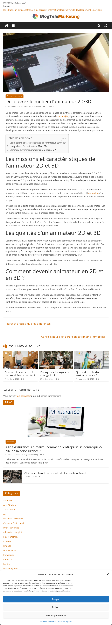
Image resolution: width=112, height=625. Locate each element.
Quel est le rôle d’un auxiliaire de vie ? (88, 373)
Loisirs (6, 564)
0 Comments (51, 106)
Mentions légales (65, 621)
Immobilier (8, 555)
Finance (7, 545)
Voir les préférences (56, 615)
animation (93, 193)
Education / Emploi (14, 96)
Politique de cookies (48, 621)
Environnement (10, 536)
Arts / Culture (9, 505)
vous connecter (23, 395)
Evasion (7, 541)
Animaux (10, 441)
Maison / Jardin (10, 568)
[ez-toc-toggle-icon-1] (62, 138)
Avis (5, 514)
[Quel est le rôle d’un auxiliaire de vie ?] (91, 352)
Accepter (56, 599)
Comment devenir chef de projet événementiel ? (20, 373)
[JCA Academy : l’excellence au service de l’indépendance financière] (12, 471)
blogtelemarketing (33, 106)
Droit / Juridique (11, 527)
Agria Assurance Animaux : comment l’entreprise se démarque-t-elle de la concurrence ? (54, 449)
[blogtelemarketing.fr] (6, 25)
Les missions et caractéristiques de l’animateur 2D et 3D (37, 142)
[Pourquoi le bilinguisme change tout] (56, 352)
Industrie (7, 559)
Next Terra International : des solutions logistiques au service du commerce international (47, 9)
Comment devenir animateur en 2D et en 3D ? (32, 149)
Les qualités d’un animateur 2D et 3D (28, 146)
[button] (107, 574)
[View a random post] (105, 25)
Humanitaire (9, 550)
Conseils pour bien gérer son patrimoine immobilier (75, 336)
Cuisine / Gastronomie (14, 523)
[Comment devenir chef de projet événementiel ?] (20, 352)
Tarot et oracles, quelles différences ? (27, 323)
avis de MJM (62, 116)
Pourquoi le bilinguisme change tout (55, 373)
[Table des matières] (63, 138)
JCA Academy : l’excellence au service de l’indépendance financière (56, 473)
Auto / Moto (9, 509)
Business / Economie (13, 518)
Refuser (56, 607)
